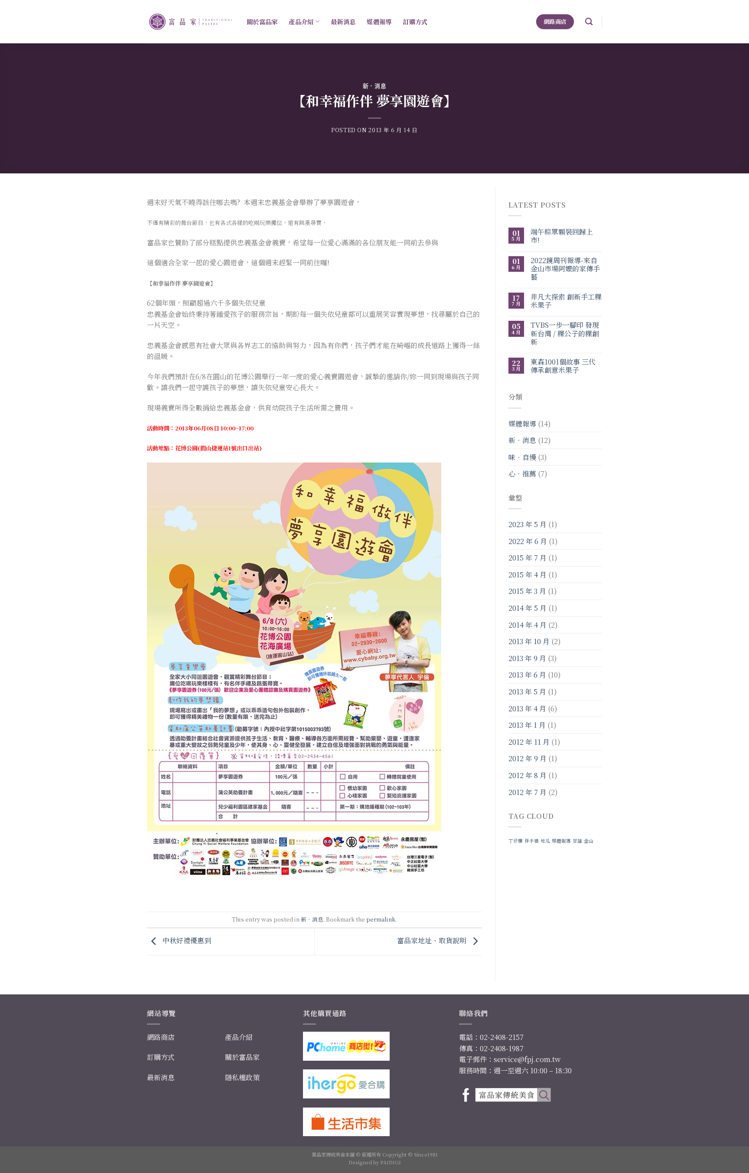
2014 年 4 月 (527, 625)
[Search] (589, 22)
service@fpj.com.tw (527, 1059)
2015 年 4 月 (527, 575)
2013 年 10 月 (529, 641)
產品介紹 (301, 21)
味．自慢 (522, 457)
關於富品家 (262, 21)
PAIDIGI (390, 1162)
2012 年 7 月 (527, 792)
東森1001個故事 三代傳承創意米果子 (563, 366)
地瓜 (545, 840)
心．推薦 (522, 474)
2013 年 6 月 (527, 675)
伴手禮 (531, 840)
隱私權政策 (242, 1077)
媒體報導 (379, 21)
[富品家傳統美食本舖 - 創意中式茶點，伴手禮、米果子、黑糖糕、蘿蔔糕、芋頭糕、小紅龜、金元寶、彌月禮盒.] (190, 22)
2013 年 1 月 (527, 725)
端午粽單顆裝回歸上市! (562, 236)
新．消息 (375, 85)
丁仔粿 (515, 840)
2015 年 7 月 (527, 558)
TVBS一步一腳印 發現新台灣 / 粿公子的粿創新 (565, 333)
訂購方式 (415, 21)
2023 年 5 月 (527, 524)
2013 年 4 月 (527, 709)
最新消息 (343, 21)
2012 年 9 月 (527, 758)
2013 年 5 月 (527, 692)
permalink (380, 919)
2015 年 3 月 (527, 591)
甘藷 (577, 840)
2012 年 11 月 (529, 742)
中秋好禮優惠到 (186, 941)
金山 (588, 840)
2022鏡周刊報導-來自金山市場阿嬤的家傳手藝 (565, 268)
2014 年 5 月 (527, 608)
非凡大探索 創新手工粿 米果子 (566, 301)
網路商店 (161, 1037)
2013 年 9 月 (527, 658)
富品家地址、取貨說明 (432, 941)
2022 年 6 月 (527, 541)
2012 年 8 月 (527, 775)
